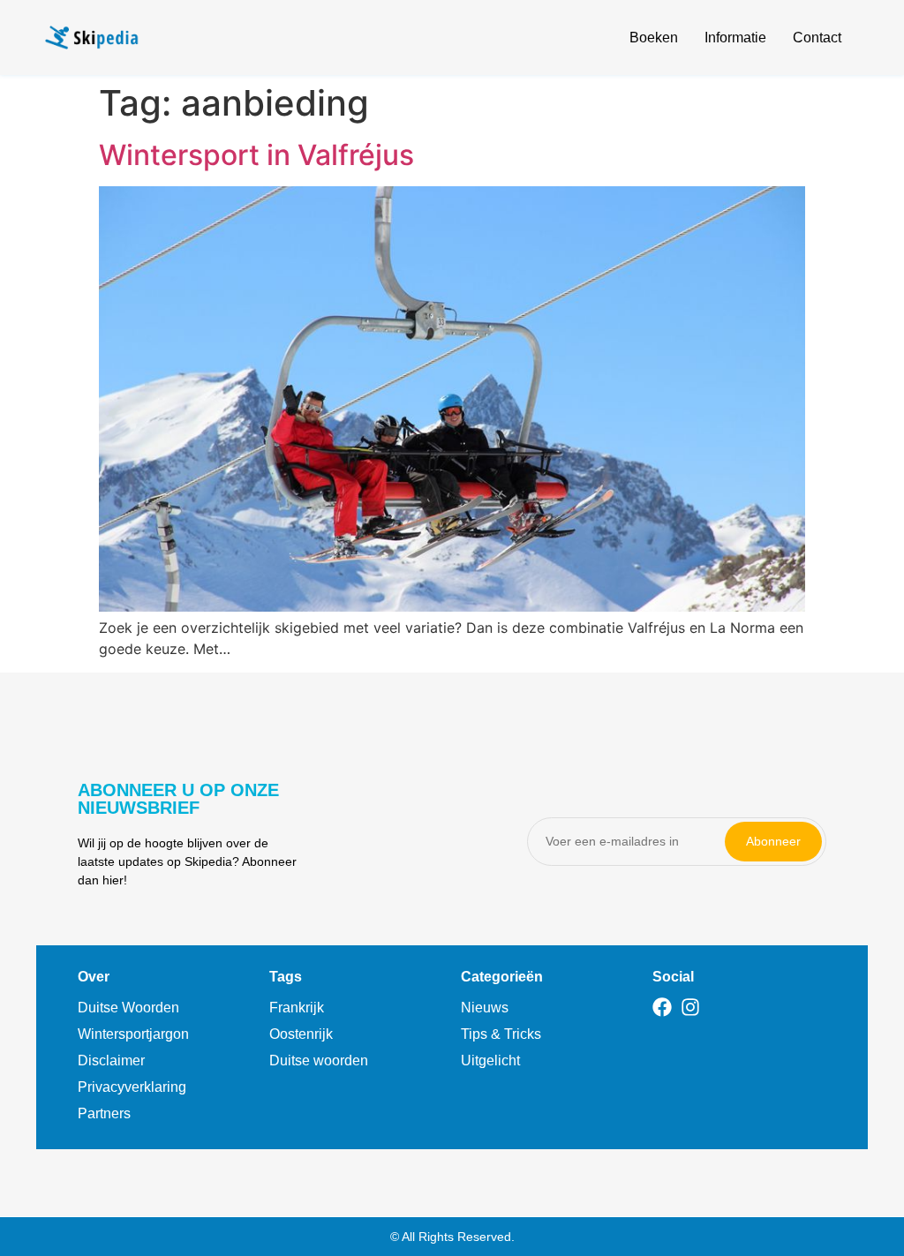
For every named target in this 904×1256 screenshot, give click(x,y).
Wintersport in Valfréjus (256, 155)
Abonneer (773, 841)
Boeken (653, 37)
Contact (817, 37)
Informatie (735, 37)
